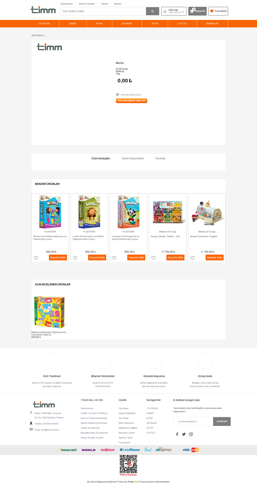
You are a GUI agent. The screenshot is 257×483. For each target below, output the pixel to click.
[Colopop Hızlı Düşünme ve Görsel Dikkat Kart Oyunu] (128, 211)
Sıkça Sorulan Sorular (92, 438)
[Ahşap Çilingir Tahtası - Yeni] (167, 211)
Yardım (104, 4)
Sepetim (199, 10)
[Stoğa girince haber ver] (131, 102)
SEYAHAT (127, 23)
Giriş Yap (174, 11)
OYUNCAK (44, 23)
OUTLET (182, 23)
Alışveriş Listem (127, 433)
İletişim (117, 4)
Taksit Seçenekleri (132, 158)
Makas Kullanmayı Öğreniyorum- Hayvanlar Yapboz (49, 333)
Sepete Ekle (58, 257)
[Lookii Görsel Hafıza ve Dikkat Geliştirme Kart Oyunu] (89, 211)
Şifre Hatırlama (126, 423)
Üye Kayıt (123, 408)
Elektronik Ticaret (115, 482)
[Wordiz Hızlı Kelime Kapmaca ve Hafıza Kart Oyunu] (50, 211)
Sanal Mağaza (97, 482)
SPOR (155, 23)
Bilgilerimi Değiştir (128, 428)
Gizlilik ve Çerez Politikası (94, 413)
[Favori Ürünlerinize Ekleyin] (128, 95)
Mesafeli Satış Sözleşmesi (94, 433)
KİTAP (99, 23)
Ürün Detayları (100, 158)
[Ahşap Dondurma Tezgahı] (206, 211)
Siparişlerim (66, 4)
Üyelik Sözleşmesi (90, 428)
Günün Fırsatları (87, 4)
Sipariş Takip (126, 438)
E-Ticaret (142, 482)
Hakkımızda (87, 408)
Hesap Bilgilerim (127, 413)
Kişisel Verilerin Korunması (94, 423)
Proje (132, 482)
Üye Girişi (123, 418)
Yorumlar (160, 158)
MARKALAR (212, 23)
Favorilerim (221, 11)
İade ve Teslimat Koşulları (94, 418)
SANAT (73, 23)
